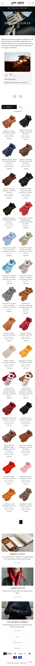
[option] (17, 8)
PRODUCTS (17, 648)
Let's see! (17, 563)
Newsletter (17, 642)
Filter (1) (8, 107)
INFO (17, 637)
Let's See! (17, 597)
